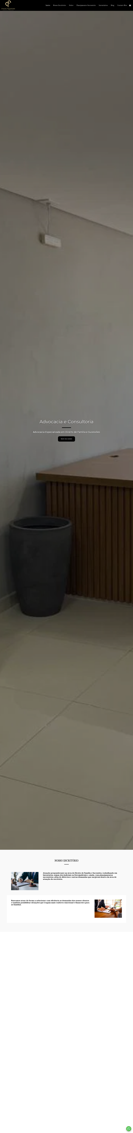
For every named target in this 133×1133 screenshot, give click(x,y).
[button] (130, 5)
